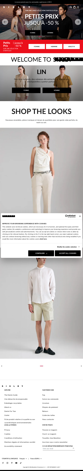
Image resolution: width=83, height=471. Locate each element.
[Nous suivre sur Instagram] (7, 463)
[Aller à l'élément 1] (40, 36)
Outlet (6, 415)
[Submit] (73, 448)
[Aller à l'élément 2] (42, 36)
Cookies (7, 434)
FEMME (32, 33)
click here (43, 239)
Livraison (45, 403)
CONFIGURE (40, 253)
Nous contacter (48, 419)
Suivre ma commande (50, 399)
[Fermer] (79, 2)
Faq (43, 395)
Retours (45, 411)
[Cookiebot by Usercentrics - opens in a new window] (67, 216)
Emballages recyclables (13, 403)
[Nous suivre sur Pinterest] (12, 463)
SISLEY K (71, 46)
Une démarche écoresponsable (16, 399)
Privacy (7, 430)
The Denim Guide (11, 395)
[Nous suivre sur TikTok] (21, 463)
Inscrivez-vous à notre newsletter (55, 442)
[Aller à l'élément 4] (44, 36)
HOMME (50, 33)
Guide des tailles (48, 415)
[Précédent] (1, 366)
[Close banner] (80, 216)
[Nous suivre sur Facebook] (3, 463)
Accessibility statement (13, 446)
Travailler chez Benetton (51, 438)
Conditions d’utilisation (13, 438)
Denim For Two (10, 411)
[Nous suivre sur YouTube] (16, 463)
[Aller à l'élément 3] (43, 36)
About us (7, 407)
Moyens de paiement (50, 407)
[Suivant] (63, 2)
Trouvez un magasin (49, 430)
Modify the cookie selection (67, 247)
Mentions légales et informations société (19, 442)
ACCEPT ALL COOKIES (67, 253)
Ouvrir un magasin (49, 434)
